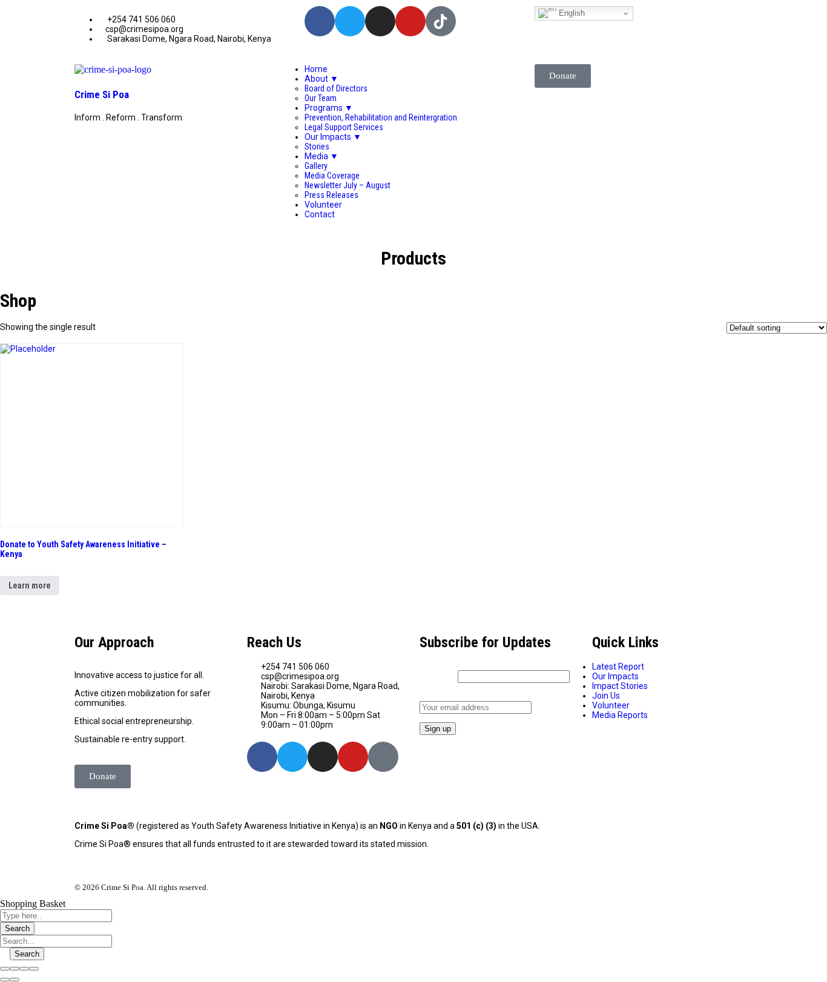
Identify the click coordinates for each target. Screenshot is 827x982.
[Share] (14, 968)
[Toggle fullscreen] (24, 968)
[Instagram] (380, 21)
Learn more (29, 585)
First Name (438, 676)
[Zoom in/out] (34, 968)
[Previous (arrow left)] (5, 979)
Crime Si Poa (101, 94)
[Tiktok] (383, 757)
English (570, 13)
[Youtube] (410, 21)
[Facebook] (320, 21)
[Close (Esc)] (5, 968)
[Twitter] (350, 21)
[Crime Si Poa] (112, 69)
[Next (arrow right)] (14, 979)
